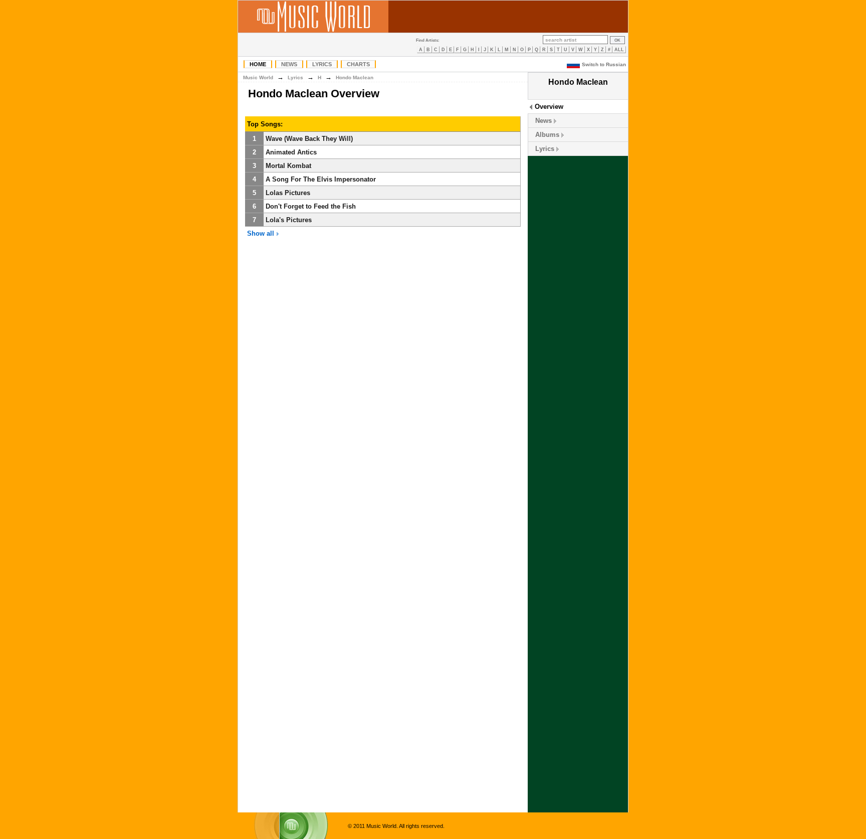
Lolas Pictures (288, 193)
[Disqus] (383, 397)
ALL (619, 49)
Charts (358, 64)
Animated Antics (291, 152)
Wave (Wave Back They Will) (309, 138)
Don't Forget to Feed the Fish (311, 206)
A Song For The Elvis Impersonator (321, 179)
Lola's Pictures (289, 220)
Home (258, 64)
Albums (547, 134)
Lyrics (322, 64)
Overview (549, 106)
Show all (261, 233)
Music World (258, 77)
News (289, 64)
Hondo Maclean (354, 77)
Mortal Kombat (288, 166)
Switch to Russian (604, 64)
